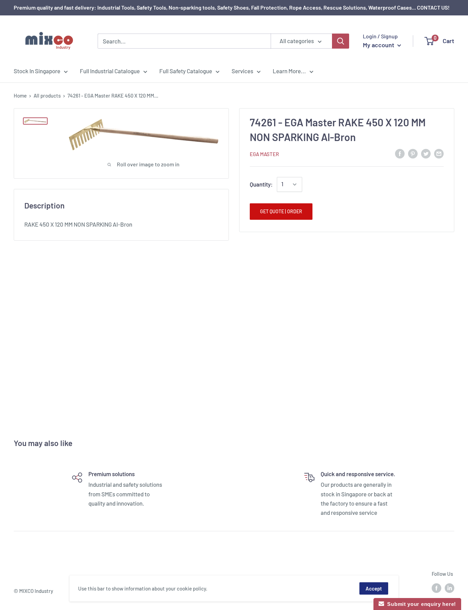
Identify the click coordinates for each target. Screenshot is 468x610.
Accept (374, 588)
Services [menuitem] (242, 70)
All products (47, 95)
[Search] (340, 41)
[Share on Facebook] (400, 153)
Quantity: (261, 184)
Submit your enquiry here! (420, 604)
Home (20, 95)
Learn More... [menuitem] (289, 70)
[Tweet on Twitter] (426, 153)
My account (379, 45)
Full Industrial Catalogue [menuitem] (110, 70)
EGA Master (264, 154)
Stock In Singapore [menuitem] (37, 70)
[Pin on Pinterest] (413, 153)
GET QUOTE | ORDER (281, 211)
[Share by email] (439, 153)
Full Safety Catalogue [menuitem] (185, 70)
